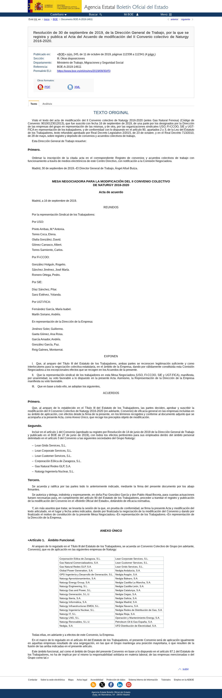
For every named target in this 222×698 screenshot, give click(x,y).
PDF (47, 87)
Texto (34, 104)
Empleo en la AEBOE (184, 680)
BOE (55, 19)
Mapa (71, 680)
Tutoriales (166, 680)
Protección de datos (115, 680)
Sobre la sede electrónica (53, 680)
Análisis (47, 104)
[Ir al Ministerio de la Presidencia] (55, 6)
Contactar (32, 680)
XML (77, 87)
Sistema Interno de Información (143, 680)
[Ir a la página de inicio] (126, 7)
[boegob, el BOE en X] (102, 687)
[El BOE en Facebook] (111, 687)
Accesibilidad (97, 680)
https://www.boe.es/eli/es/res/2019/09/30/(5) (83, 70)
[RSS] (93, 687)
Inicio (46, 19)
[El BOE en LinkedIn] (120, 687)
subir (186, 669)
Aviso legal (82, 680)
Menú (164, 14)
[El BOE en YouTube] (128, 687)
